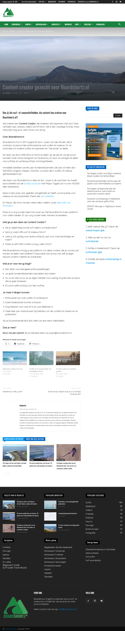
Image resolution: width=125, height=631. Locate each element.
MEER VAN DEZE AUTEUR (35, 439)
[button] (119, 24)
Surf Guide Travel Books (15, 567)
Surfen (27, 24)
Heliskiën (48, 573)
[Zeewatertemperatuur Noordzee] (50, 516)
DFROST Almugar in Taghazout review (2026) (104, 207)
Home (6, 24)
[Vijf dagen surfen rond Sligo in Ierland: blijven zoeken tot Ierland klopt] (15, 452)
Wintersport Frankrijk (53, 554)
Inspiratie (68, 24)
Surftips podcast (32, 183)
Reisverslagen (41, 24)
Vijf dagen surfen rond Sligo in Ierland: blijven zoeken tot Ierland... (27, 503)
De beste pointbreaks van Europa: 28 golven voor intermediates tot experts (104, 182)
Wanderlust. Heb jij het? (12, 391)
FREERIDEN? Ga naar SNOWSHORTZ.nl (88, 2)
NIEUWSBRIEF (61, 2)
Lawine (47, 569)
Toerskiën (48, 576)
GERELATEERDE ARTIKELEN (13, 439)
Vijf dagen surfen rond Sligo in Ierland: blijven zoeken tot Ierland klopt (104, 174)
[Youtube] (120, 1)
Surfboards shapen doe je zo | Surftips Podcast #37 (64, 392)
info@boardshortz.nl (67, 609)
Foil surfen (90, 556)
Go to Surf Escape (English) (29, 2)
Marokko (6, 558)
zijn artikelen (47, 196)
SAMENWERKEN (52, 2)
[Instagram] (116, 1)
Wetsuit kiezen (92, 553)
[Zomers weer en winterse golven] (68, 358)
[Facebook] (112, 1)
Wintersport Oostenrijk (54, 551)
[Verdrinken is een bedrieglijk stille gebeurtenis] (50, 505)
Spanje (6, 554)
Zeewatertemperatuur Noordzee (67, 513)
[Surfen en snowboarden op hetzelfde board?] (41, 358)
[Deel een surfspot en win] (15, 358)
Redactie (8, 93)
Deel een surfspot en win (12, 369)
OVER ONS (41, 2)
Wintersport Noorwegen (55, 562)
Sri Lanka (7, 562)
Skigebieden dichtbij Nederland (58, 547)
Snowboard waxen (52, 565)
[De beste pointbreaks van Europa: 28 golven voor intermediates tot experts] (42, 452)
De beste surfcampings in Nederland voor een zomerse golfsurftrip (103, 200)
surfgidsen (16, 24)
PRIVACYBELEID (72, 2)
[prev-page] (4, 473)
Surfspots (55, 24)
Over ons (87, 24)
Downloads (100, 24)
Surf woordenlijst (93, 560)
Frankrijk (6, 547)
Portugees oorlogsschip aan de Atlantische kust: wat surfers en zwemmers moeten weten (66, 466)
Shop (77, 24)
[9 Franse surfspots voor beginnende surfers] (50, 528)
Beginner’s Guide (11, 565)
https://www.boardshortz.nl (28, 409)
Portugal (6, 551)
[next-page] (8, 473)
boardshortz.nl (10, 629)
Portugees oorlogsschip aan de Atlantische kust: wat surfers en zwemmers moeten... (26, 527)
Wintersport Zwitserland (55, 558)
